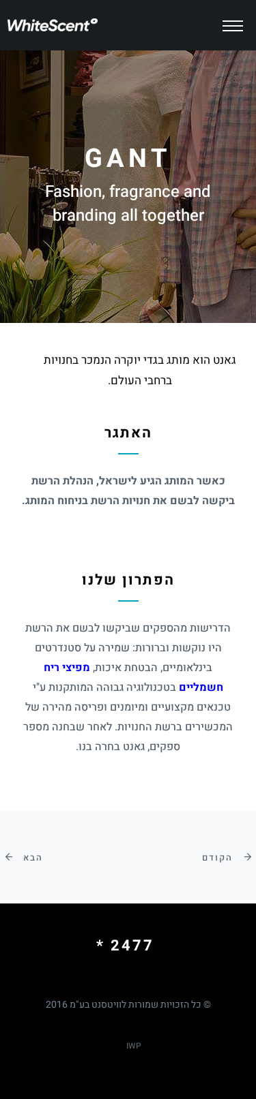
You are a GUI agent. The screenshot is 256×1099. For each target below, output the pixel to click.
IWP (133, 1046)
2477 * (125, 946)
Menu (237, 18)
